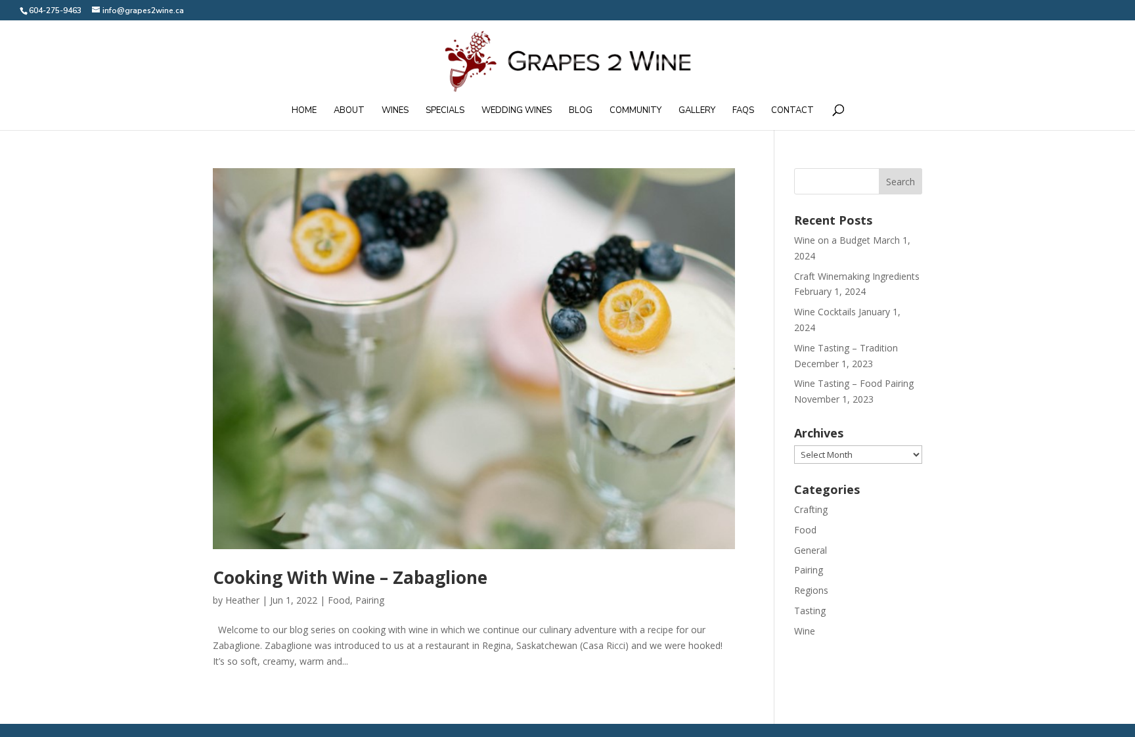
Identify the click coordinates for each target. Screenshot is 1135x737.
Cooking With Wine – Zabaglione (350, 577)
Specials (445, 111)
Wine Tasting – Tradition (846, 348)
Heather (242, 600)
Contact (792, 111)
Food (339, 600)
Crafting (811, 509)
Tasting (810, 610)
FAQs (743, 111)
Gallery (697, 111)
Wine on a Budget (832, 240)
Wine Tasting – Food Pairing (854, 383)
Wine (804, 631)
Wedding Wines (516, 111)
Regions (811, 590)
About (349, 111)
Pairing (369, 600)
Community (635, 111)
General (810, 550)
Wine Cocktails (825, 311)
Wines (395, 111)
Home (304, 111)
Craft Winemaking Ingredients (857, 276)
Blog (580, 111)
